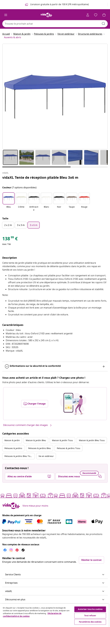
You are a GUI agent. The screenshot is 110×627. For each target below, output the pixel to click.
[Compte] (87, 15)
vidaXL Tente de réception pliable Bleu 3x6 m (40, 177)
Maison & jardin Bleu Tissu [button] (92, 440)
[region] (54, 615)
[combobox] (55, 23)
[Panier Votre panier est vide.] (104, 15)
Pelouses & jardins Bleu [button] (39, 448)
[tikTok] (23, 550)
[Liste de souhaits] (95, 15)
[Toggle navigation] (5, 14)
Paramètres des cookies (90, 622)
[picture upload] (73, 403)
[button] (8, 202)
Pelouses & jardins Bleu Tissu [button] (18, 456)
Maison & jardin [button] (12, 440)
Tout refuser (90, 615)
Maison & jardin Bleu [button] (36, 440)
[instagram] (11, 550)
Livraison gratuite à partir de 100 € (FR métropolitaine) (59, 4)
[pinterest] (17, 550)
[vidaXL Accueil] (46, 15)
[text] (10, 239)
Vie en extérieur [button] (46, 456)
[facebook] (5, 550)
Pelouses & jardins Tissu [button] (68, 448)
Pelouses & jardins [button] (13, 448)
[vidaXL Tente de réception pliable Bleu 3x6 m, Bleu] (55, 96)
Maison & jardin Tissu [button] (62, 440)
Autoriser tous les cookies (90, 609)
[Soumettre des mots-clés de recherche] (103, 23)
